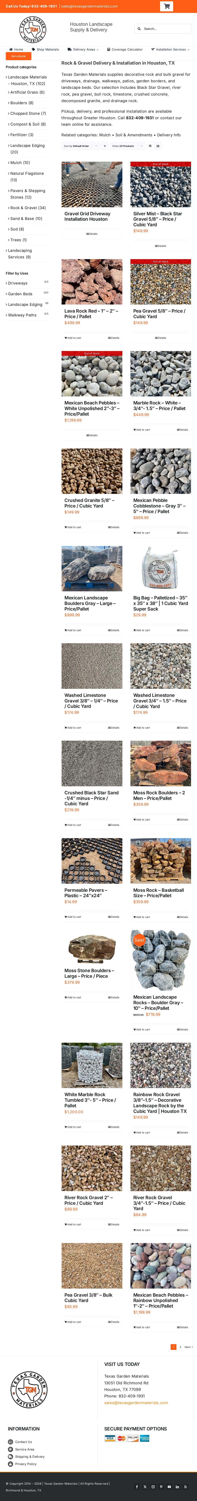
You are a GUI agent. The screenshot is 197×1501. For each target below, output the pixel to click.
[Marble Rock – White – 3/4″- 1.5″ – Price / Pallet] (160, 374)
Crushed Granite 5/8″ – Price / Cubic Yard (89, 503)
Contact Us (23, 1442)
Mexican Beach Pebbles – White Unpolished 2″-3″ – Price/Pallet (91, 408)
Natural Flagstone (27, 173)
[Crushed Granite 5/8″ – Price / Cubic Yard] (92, 471)
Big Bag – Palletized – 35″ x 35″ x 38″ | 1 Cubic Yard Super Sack (160, 603)
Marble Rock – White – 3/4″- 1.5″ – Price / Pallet (159, 405)
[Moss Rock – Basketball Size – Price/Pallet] (160, 861)
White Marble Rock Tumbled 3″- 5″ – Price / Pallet (90, 1100)
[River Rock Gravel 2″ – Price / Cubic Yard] (92, 1168)
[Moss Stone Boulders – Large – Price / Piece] (92, 947)
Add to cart (74, 337)
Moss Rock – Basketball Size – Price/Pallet (158, 893)
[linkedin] (177, 1487)
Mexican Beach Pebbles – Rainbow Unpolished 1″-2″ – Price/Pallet (160, 1300)
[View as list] (158, 146)
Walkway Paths (22, 315)
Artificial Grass (24, 92)
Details (93, 233)
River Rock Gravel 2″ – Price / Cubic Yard (88, 1200)
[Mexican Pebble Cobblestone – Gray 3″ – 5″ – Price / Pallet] (160, 471)
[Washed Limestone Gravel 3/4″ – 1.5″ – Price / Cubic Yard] (160, 666)
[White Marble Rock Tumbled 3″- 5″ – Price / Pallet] (92, 1065)
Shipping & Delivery (30, 1457)
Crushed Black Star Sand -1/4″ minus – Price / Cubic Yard (91, 798)
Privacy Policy (26, 1464)
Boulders (18, 103)
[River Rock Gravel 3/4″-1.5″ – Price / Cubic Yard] (160, 1168)
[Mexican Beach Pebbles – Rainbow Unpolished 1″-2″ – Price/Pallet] (160, 1266)
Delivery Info (169, 135)
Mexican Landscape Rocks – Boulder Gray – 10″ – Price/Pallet (158, 1002)
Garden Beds (20, 294)
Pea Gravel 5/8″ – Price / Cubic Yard (159, 313)
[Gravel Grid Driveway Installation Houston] (92, 184)
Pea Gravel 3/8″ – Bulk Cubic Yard (88, 1297)
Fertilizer (18, 134)
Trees (15, 240)
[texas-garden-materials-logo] (33, 18)
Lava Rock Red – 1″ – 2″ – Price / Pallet (91, 313)
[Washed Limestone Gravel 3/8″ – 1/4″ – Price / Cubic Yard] (92, 666)
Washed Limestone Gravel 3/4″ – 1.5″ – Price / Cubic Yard (160, 700)
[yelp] (185, 1487)
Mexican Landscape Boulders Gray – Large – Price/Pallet (90, 603)
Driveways (18, 283)
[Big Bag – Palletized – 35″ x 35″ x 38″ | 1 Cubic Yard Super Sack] (160, 569)
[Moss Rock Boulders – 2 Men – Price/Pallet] (160, 763)
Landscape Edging (27, 145)
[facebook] (137, 1487)
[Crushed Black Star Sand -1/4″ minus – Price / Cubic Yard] (92, 763)
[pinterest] (161, 1487)
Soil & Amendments (134, 135)
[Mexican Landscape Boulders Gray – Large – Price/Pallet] (92, 569)
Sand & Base (22, 218)
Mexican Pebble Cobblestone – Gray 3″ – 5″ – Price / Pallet (159, 506)
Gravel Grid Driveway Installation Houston (87, 216)
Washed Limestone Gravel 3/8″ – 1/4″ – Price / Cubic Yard (91, 700)
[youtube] (169, 1487)
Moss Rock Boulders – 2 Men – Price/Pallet (159, 795)
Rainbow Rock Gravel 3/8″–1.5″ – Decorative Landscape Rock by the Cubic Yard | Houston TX (160, 1103)
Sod (14, 229)
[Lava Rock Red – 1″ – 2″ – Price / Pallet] (92, 282)
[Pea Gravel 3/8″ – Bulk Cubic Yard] (92, 1266)
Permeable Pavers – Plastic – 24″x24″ (85, 893)
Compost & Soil (24, 124)
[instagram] (153, 1487)
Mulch (105, 135)
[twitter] (145, 1487)
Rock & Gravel (23, 208)
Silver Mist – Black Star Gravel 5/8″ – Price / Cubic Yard (157, 219)
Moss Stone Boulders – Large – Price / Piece (89, 973)
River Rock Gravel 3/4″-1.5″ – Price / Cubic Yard (159, 1203)
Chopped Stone (25, 113)
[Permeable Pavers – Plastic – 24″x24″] (92, 861)
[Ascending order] (105, 146)
